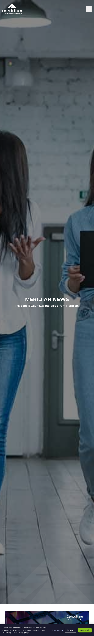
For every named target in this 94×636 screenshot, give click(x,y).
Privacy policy (57, 630)
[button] (89, 9)
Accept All (84, 630)
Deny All (70, 630)
